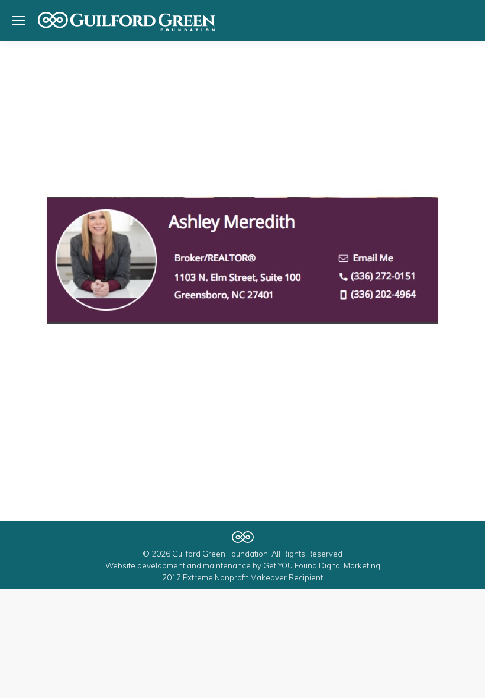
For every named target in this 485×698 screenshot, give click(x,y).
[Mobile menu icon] (19, 21)
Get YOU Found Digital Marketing (321, 565)
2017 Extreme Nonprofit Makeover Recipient (242, 577)
